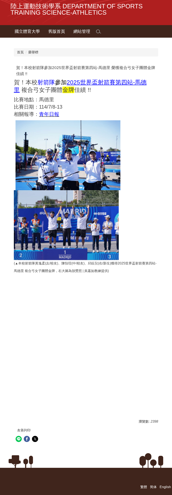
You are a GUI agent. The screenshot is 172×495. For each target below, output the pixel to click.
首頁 (20, 52)
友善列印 (24, 430)
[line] (19, 439)
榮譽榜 (33, 52)
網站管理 (81, 31)
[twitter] (35, 439)
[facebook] (27, 439)
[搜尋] (98, 31)
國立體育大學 (27, 31)
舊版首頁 (56, 31)
